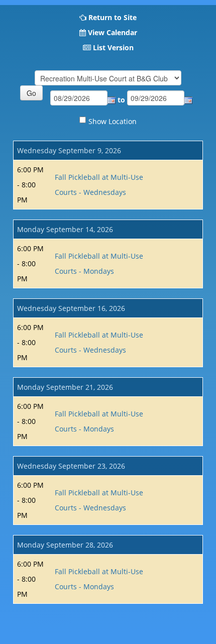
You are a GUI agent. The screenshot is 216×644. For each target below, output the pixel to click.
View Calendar (112, 32)
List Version (113, 47)
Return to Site (112, 17)
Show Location (112, 121)
